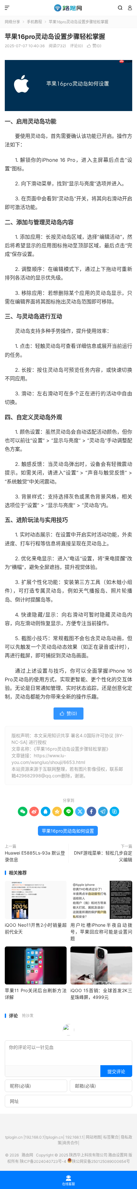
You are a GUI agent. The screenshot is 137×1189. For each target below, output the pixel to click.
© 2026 (13, 1155)
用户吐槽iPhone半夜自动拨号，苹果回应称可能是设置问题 (101, 931)
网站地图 (93, 1137)
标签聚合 (111, 1137)
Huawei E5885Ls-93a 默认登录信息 (35, 856)
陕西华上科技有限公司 (88, 1155)
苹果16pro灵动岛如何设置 (68, 831)
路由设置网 (117, 1155)
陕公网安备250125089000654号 (101, 1161)
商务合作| (71, 1142)
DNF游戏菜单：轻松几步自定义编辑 (103, 856)
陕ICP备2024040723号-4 (43, 1161)
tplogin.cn (14, 1137)
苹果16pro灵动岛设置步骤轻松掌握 (55, 37)
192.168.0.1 (34, 1137)
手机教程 (34, 21)
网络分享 (12, 21)
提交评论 (116, 1071)
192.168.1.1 (74, 1137)
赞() (94, 45)
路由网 (68, 8)
